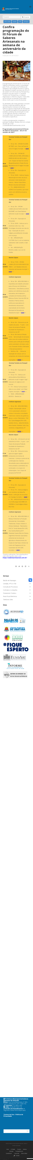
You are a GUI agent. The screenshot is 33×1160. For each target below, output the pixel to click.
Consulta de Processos (10, 587)
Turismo (19, 1149)
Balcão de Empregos (9, 580)
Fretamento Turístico (9, 593)
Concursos (16, 1153)
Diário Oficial (24, 1153)
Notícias (25, 1149)
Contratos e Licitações (10, 590)
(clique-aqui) (22, 1110)
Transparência (18, 1151)
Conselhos (8, 1153)
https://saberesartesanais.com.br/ (15, 558)
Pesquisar (26, 17)
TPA (20, 21)
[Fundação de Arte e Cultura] (16, 657)
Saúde (14, 21)
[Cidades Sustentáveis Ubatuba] (16, 638)
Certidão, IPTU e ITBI (9, 584)
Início (7, 1149)
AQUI (23, 391)
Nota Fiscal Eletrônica (10, 596)
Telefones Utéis (8, 600)
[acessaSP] (16, 612)
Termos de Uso (9, 1114)
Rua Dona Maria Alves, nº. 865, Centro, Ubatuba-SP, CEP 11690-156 (16, 1103)
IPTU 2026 (7, 21)
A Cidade (13, 1149)
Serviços (26, 21)
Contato (17, 1155)
